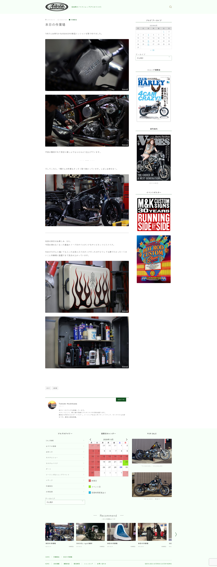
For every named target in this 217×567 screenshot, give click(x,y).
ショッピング (88, 564)
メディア (49, 480)
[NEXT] (126, 439)
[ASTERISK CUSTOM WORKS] (57, 7)
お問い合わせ (101, 564)
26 (148, 44)
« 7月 (152, 50)
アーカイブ (140, 54)
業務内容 (67, 564)
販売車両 (77, 564)
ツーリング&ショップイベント (57, 474)
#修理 (55, 388)
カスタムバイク (52, 463)
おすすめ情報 (51, 446)
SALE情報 (50, 440)
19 (148, 41)
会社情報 (57, 564)
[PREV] (91, 439)
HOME (47, 557)
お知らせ (49, 452)
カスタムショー (52, 457)
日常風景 (49, 492)
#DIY (48, 388)
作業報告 (74, 20)
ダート (48, 469)
